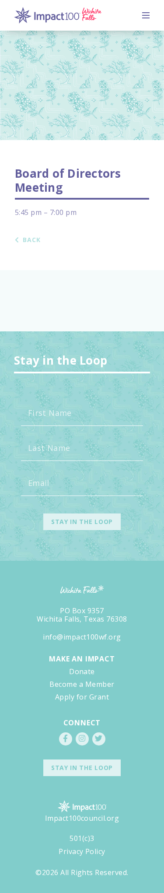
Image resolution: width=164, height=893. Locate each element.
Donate (82, 671)
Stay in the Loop (82, 767)
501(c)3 (82, 838)
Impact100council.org (82, 818)
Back (31, 240)
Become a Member (81, 684)
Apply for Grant (82, 697)
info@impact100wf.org (82, 637)
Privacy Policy (82, 851)
